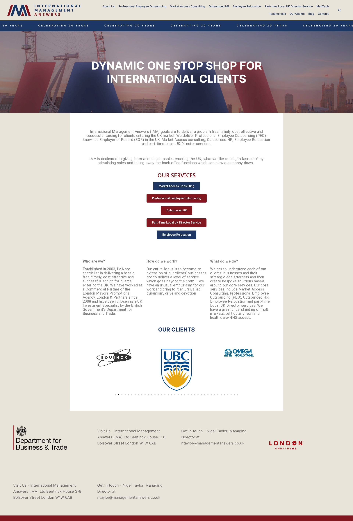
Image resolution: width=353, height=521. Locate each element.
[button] (115, 394)
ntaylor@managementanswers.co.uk (212, 443)
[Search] (339, 10)
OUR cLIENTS (176, 329)
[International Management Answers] (44, 10)
